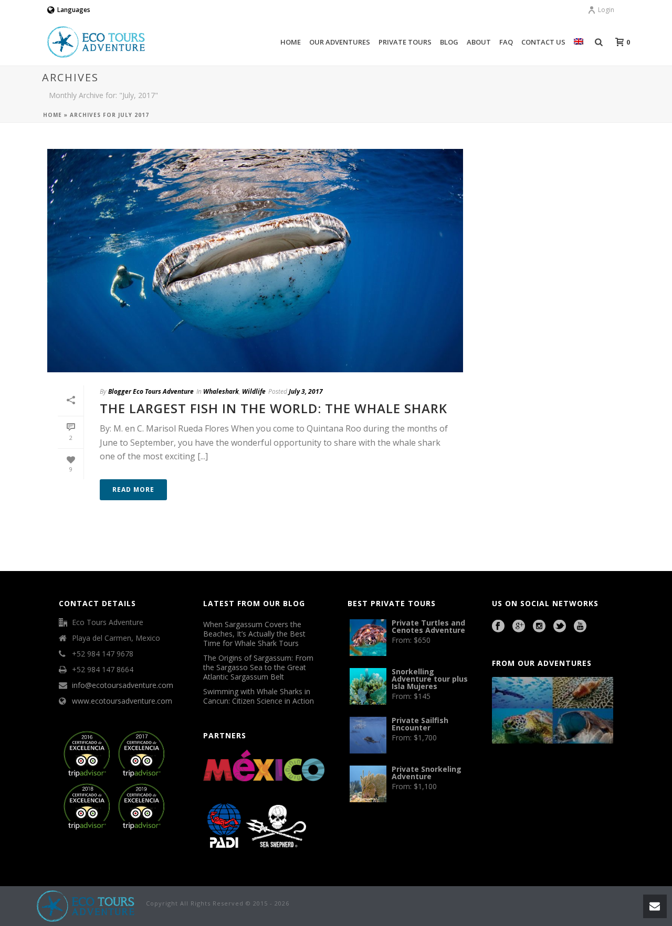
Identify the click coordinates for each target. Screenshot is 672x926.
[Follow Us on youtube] (580, 626)
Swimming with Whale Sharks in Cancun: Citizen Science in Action (258, 696)
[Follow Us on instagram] (539, 626)
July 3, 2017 (306, 391)
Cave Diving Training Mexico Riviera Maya (566, 776)
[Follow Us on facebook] (498, 626)
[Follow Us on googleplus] (518, 626)
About (479, 42)
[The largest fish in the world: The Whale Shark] (255, 260)
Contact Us (543, 42)
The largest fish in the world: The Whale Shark (273, 408)
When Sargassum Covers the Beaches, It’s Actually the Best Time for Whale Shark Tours (254, 634)
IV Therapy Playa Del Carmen (537, 805)
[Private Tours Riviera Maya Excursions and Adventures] (86, 905)
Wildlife (254, 391)
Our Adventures (339, 42)
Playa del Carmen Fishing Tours (566, 790)
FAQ (506, 42)
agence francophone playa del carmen (522, 790)
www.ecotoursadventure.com (122, 701)
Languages (73, 9)
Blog (449, 42)
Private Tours (405, 42)
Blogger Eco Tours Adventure (151, 391)
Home (290, 42)
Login (606, 9)
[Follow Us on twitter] (559, 626)
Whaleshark (221, 391)
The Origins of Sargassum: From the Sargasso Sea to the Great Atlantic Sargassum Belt (258, 667)
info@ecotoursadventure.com (122, 685)
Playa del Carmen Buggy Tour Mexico (516, 776)
